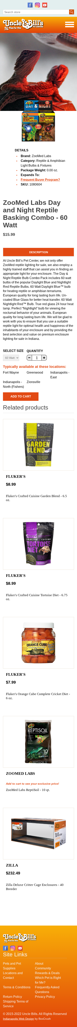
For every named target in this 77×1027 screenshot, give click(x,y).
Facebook (30, 5)
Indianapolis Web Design (18, 1018)
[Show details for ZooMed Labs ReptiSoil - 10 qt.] (38, 742)
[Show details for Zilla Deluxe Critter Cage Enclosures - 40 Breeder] (38, 833)
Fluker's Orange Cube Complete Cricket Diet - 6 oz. (38, 696)
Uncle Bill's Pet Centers (23, 25)
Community (43, 968)
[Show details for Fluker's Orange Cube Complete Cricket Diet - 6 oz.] (38, 642)
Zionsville (33, 382)
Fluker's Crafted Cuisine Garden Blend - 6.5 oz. (36, 498)
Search (71, 11)
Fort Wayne (11, 372)
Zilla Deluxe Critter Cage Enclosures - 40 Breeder (35, 887)
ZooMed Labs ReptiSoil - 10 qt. (28, 790)
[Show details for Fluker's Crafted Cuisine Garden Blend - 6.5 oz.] (38, 445)
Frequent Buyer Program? (40, 179)
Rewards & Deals (47, 973)
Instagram (37, 5)
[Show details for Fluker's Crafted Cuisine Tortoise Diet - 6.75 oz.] (38, 544)
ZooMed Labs (41, 156)
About (39, 963)
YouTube (44, 5)
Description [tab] (38, 252)
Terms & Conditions (16, 987)
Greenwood (35, 372)
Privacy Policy (45, 996)
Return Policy (12, 996)
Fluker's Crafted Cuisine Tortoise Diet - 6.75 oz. (37, 597)
